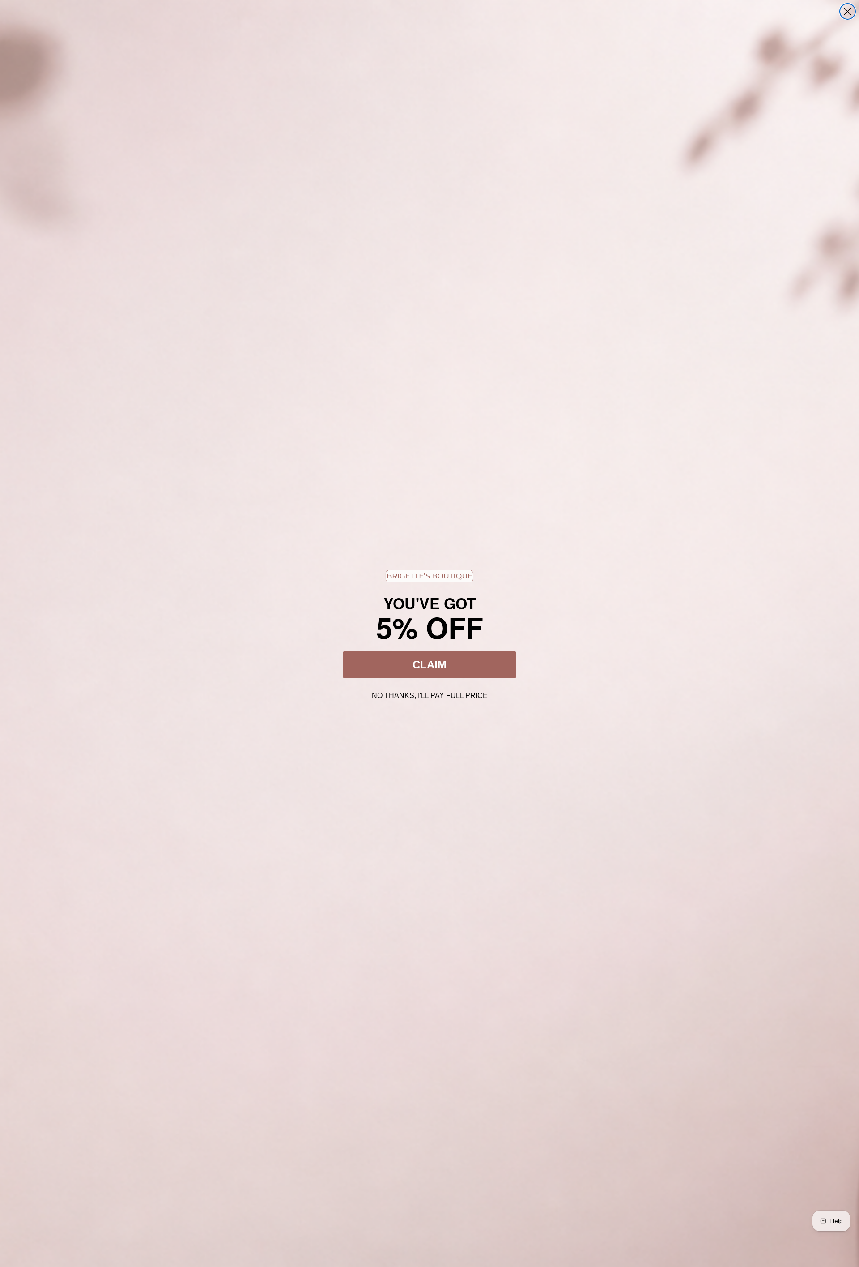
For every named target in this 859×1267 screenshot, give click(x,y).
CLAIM (429, 665)
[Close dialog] (847, 11)
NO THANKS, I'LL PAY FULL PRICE (430, 694)
